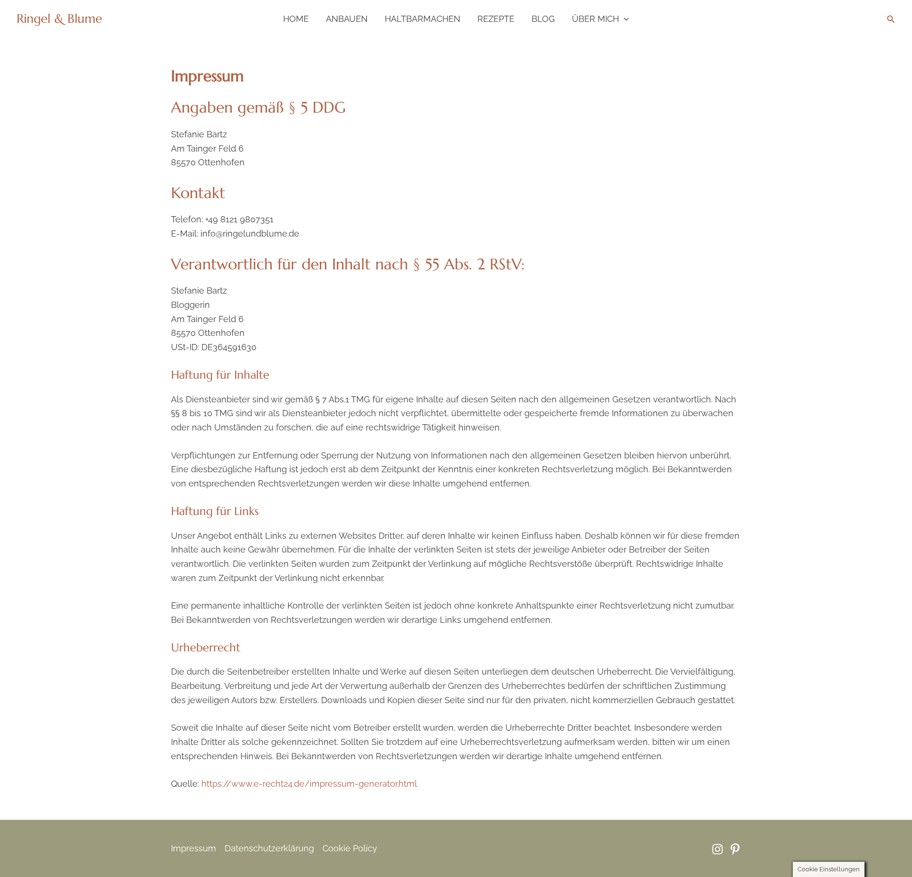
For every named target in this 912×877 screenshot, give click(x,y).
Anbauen (347, 19)
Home (296, 19)
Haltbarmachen (422, 19)
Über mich (595, 19)
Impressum (193, 848)
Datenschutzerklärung (269, 848)
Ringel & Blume (59, 18)
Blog (543, 19)
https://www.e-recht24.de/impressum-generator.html (309, 784)
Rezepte (495, 19)
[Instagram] (717, 849)
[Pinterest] (735, 849)
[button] (624, 19)
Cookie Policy (350, 848)
